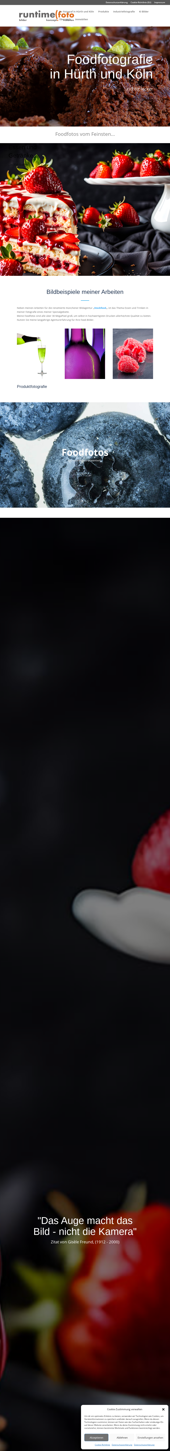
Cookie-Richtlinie (102, 1444)
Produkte (103, 11)
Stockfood (100, 307)
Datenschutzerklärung (122, 1444)
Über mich (65, 19)
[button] (163, 1409)
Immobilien (81, 19)
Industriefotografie (124, 11)
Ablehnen (122, 1437)
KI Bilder (144, 11)
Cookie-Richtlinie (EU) (141, 2)
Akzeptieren (96, 1437)
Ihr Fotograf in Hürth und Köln (76, 11)
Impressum (159, 2)
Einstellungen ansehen (150, 1437)
